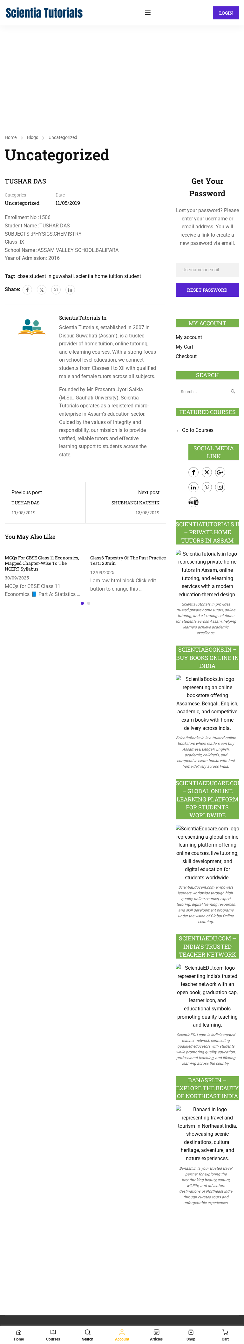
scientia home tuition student (108, 276)
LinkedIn (193, 487)
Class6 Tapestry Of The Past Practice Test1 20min (128, 560)
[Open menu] (148, 13)
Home (11, 137)
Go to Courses (197, 430)
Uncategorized (63, 137)
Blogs (32, 137)
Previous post (26, 492)
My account (189, 337)
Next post (148, 492)
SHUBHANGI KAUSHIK (135, 503)
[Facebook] (27, 289)
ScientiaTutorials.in (83, 318)
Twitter (207, 472)
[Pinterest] (56, 289)
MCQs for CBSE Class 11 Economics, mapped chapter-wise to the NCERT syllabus (42, 563)
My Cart (184, 347)
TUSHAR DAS (25, 503)
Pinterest (207, 487)
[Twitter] (41, 289)
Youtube (193, 502)
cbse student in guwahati (45, 276)
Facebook (193, 472)
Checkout (186, 356)
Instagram (220, 487)
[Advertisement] (122, 73)
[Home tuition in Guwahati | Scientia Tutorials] (44, 12)
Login (226, 13)
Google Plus (220, 472)
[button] (82, 603)
